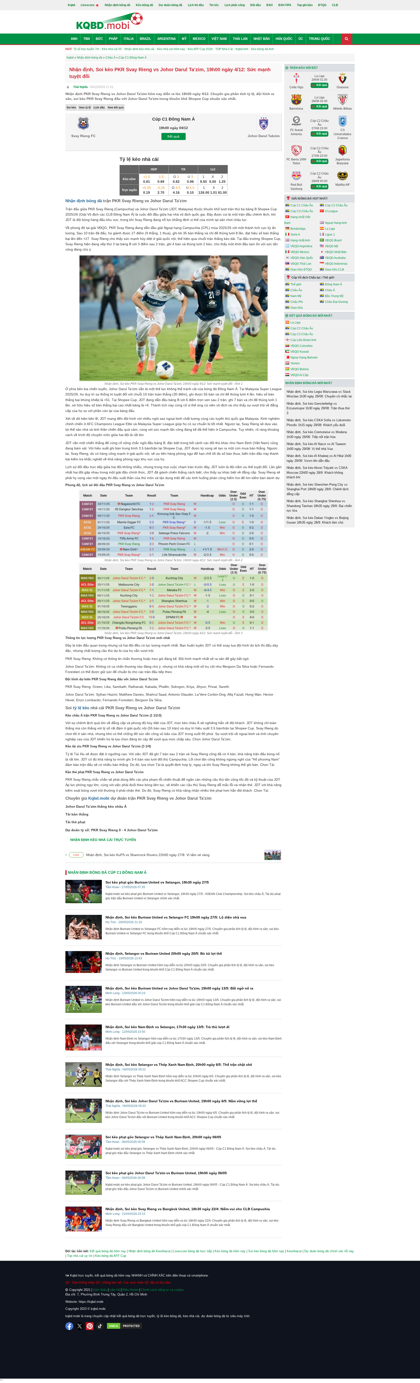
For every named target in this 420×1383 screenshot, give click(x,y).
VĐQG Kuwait (299, 351)
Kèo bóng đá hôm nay (230, 1251)
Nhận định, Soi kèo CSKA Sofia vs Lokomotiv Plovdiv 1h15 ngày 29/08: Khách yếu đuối (319, 422)
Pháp (113, 39)
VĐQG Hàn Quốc (301, 258)
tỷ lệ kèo (81, 708)
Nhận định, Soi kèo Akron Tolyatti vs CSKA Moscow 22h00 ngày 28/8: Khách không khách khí (317, 472)
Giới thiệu (100, 1290)
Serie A (295, 234)
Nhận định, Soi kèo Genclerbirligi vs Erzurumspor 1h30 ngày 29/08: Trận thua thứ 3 (318, 408)
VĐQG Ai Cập (299, 375)
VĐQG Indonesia (336, 263)
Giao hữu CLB (334, 269)
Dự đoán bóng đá (170, 5)
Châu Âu (296, 290)
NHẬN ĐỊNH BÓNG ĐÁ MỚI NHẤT (308, 383)
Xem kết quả (115, 107)
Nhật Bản (262, 39)
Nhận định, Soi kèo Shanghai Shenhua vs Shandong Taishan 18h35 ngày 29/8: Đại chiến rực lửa (319, 505)
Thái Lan (240, 39)
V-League (331, 211)
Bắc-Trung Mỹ (334, 296)
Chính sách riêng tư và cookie (162, 1290)
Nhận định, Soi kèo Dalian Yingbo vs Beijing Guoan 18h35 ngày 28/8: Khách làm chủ (318, 520)
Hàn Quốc (284, 39)
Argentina (166, 39)
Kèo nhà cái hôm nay (171, 49)
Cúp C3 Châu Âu (301, 211)
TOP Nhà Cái (224, 49)
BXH (269, 5)
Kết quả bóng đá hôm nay (108, 1251)
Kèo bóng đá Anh (262, 49)
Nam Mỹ (295, 296)
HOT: (68, 49)
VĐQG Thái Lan (300, 263)
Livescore (88, 5)
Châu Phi (296, 302)
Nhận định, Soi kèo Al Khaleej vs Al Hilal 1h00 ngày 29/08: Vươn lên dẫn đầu (319, 458)
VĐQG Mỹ (331, 246)
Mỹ (184, 39)
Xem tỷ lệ (85, 107)
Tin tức (214, 5)
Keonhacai (294, 1251)
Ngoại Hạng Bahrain (304, 357)
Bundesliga (298, 228)
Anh (74, 39)
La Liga (330, 228)
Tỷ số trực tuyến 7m (86, 49)
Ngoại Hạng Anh (336, 223)
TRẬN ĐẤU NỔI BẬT (303, 68)
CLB (335, 5)
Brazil (145, 39)
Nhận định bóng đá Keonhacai (150, 1251)
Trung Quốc (319, 39)
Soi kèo (71, 107)
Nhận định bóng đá (117, 5)
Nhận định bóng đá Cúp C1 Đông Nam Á (107, 872)
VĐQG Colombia (301, 346)
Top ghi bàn (305, 5)
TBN (86, 39)
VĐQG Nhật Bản (336, 252)
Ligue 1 (330, 234)
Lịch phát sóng (235, 5)
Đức (99, 39)
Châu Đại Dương (336, 302)
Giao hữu (296, 307)
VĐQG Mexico (299, 252)
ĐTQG (322, 5)
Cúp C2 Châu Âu (336, 205)
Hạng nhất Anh (300, 240)
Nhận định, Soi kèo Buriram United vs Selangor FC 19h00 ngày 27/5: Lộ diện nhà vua (175, 917)
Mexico (199, 39)
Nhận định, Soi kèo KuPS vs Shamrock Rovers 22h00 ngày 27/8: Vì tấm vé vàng (148, 855)
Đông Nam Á (333, 284)
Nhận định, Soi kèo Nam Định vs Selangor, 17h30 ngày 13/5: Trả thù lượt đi (167, 1027)
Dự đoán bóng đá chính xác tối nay (329, 1251)
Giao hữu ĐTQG (301, 269)
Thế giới (295, 284)
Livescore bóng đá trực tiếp (192, 1251)
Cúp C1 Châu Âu (301, 205)
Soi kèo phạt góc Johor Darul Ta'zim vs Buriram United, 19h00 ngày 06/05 (166, 1173)
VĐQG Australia (335, 258)
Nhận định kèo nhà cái (139, 49)
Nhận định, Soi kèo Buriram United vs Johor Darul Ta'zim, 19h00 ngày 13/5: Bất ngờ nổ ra (179, 988)
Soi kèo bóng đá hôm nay (266, 1251)
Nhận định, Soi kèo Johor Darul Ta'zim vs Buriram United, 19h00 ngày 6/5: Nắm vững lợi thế (181, 1101)
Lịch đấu (99, 107)
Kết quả (173, 136)
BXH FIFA (284, 5)
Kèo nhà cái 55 (112, 49)
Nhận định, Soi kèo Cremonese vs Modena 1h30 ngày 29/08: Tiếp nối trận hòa (317, 434)
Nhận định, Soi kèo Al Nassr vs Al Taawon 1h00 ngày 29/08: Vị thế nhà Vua (316, 446)
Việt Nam (219, 39)
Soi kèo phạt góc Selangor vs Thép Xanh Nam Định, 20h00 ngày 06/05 (163, 1137)
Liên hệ (115, 1290)
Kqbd (71, 5)
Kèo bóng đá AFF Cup (110, 1256)
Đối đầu (255, 5)
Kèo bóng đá (144, 5)
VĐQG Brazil (333, 240)
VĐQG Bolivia (299, 369)
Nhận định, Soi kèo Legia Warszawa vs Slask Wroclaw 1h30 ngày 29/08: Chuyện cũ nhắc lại (319, 394)
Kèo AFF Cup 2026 (200, 49)
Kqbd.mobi (98, 798)
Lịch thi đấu (196, 5)
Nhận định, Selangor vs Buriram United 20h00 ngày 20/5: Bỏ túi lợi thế (163, 953)
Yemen (295, 363)
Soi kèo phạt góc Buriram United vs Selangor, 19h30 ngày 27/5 (157, 882)
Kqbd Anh (242, 49)
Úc (300, 39)
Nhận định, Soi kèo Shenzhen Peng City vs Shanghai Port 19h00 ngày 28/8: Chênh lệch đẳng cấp (318, 489)
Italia (129, 39)
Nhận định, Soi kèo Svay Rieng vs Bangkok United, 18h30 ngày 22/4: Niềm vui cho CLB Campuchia (187, 1209)
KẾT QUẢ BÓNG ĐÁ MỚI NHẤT (310, 315)
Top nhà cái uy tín (79, 1256)
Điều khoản (130, 1290)
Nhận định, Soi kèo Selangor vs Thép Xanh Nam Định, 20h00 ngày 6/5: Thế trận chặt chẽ (178, 1065)
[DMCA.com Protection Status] (124, 1326)
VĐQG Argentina (301, 246)
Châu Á (330, 290)
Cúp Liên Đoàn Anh (303, 340)
